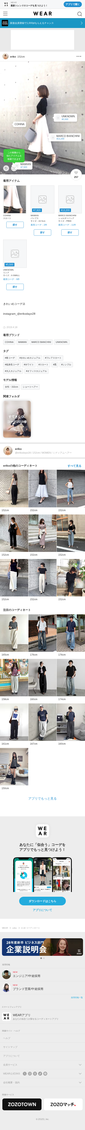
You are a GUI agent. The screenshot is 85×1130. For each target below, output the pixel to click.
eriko (14, 928)
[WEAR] (42, 14)
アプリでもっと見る (42, 798)
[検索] (80, 14)
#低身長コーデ (12, 364)
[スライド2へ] (44, 958)
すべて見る (74, 465)
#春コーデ (10, 358)
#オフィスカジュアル (36, 371)
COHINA (9, 342)
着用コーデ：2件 (39, 225)
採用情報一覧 (77, 997)
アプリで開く (73, 4)
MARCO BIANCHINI (41, 342)
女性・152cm (11, 387)
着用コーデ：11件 (67, 225)
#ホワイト (29, 364)
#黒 (55, 364)
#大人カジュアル (13, 371)
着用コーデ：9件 (11, 279)
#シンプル (66, 364)
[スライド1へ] (41, 958)
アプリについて (42, 910)
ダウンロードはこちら (42, 901)
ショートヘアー (30, 387)
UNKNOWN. (62, 342)
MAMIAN (22, 342)
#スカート (43, 364)
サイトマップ (10, 1047)
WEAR (5, 928)
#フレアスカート (53, 358)
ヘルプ (6, 1038)
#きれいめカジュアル (30, 358)
